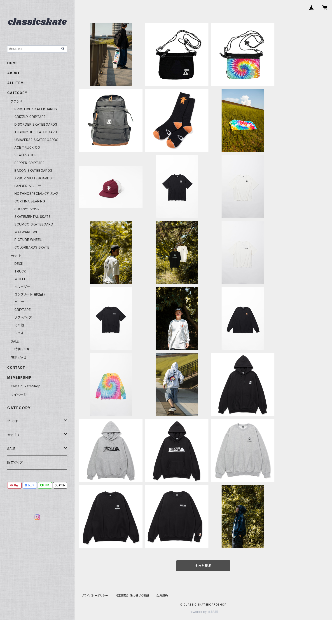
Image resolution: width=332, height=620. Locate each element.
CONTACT (16, 367)
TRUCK (20, 271)
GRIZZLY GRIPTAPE (30, 117)
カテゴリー (18, 256)
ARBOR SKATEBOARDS (33, 178)
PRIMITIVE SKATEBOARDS (35, 109)
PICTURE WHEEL (28, 240)
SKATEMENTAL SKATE (32, 216)
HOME (12, 63)
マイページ (19, 395)
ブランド (16, 101)
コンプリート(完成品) (29, 294)
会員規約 (162, 595)
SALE (15, 341)
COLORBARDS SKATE (31, 247)
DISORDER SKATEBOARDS (35, 124)
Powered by (198, 611)
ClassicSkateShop (26, 386)
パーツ (19, 302)
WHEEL (20, 279)
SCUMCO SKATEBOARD (33, 224)
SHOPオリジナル (26, 209)
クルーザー (22, 287)
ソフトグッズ (23, 317)
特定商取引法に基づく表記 (132, 595)
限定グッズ (18, 357)
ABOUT (13, 73)
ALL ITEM (15, 83)
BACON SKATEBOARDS (33, 170)
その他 (19, 325)
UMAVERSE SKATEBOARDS (36, 140)
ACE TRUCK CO (27, 147)
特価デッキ (22, 349)
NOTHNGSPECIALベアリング (36, 193)
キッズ (18, 333)
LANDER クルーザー (29, 186)
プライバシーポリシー (95, 595)
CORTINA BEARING (29, 201)
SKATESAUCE (25, 155)
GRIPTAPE (22, 310)
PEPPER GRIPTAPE (29, 163)
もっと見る (203, 566)
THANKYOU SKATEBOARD (35, 132)
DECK (18, 263)
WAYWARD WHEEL (29, 232)
